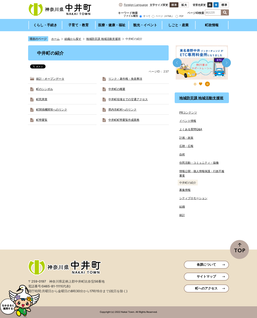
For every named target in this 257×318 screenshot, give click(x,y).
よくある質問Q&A (190, 129)
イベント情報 (187, 120)
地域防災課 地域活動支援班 (103, 38)
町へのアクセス (206, 288)
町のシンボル (44, 89)
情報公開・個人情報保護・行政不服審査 (201, 173)
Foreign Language (136, 4)
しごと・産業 (178, 25)
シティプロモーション (193, 198)
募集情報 (185, 190)
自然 (182, 154)
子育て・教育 (78, 25)
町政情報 (212, 25)
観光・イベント (145, 25)
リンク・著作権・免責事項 (125, 78)
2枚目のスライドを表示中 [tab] (200, 84)
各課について (206, 264)
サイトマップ (206, 276)
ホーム (55, 38)
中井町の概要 (116, 89)
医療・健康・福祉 (111, 25)
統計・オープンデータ (50, 78)
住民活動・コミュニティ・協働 (199, 162)
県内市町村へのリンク (122, 109)
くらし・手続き (45, 25)
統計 (182, 215)
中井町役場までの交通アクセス (128, 99)
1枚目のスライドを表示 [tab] (195, 84)
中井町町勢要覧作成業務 (123, 119)
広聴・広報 (186, 146)
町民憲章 (41, 99)
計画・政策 (186, 137)
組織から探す (72, 38)
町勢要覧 (41, 119)
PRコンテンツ (188, 112)
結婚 (182, 206)
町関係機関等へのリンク (51, 109)
